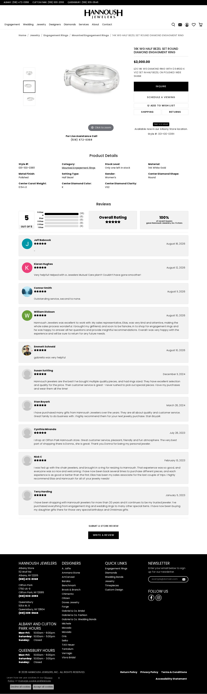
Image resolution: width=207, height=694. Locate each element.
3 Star (40, 221)
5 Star (40, 212)
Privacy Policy (149, 672)
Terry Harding (43, 492)
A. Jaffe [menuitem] (66, 569)
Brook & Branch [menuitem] (71, 590)
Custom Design (114, 590)
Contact (107, 25)
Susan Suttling (43, 371)
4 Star (41, 217)
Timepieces (112, 586)
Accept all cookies (43, 687)
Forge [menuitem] (65, 607)
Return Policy (128, 672)
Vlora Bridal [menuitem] (68, 658)
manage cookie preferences (34, 681)
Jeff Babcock (42, 240)
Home (22, 35)
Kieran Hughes (43, 264)
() (82, 213)
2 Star (40, 224)
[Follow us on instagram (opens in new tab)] (158, 598)
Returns (175, 112)
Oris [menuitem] (64, 636)
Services (84, 25)
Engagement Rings (55, 35)
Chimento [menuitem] (68, 594)
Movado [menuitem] (66, 628)
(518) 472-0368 (81, 140)
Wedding (28, 25)
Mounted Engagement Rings (90, 35)
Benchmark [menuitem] (69, 586)
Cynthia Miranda (45, 429)
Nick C (38, 457)
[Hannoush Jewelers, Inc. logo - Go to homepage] (103, 12)
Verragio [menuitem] (67, 653)
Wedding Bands (114, 577)
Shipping (147, 112)
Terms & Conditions (174, 672)
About (95, 25)
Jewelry (41, 25)
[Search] (173, 24)
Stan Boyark (42, 402)
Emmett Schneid (44, 347)
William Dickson (44, 312)
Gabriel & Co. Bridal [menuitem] (73, 611)
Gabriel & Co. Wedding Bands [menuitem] (79, 620)
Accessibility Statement (171, 679)
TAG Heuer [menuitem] (68, 645)
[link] (16, 2)
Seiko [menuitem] (65, 641)
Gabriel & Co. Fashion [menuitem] (74, 615)
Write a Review (103, 535)
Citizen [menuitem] (66, 598)
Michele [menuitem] (66, 624)
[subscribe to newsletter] (184, 579)
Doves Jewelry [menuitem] (70, 603)
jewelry (35, 35)
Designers (55, 25)
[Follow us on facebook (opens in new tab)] (151, 598)
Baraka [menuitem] (66, 581)
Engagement (12, 25)
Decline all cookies (20, 687)
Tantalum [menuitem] (67, 649)
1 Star (40, 227)
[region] (82, 86)
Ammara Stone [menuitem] (71, 573)
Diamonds (70, 25)
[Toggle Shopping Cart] (200, 24)
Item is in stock (161, 124)
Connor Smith (43, 288)
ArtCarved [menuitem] (68, 577)
